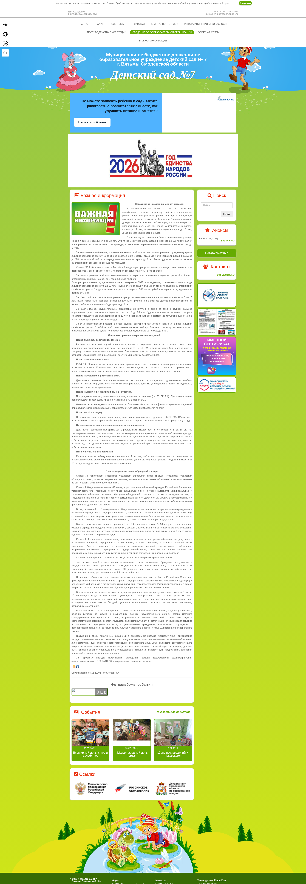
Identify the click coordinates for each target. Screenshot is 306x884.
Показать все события (173, 712)
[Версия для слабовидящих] (5, 24)
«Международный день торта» (132, 754)
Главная (84, 24)
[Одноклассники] (74, 666)
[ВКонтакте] (78, 666)
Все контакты (225, 275)
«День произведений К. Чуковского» (173, 754)
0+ (5, 53)
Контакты (160, 880)
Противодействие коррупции (106, 32)
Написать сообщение (92, 122)
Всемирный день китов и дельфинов (90, 754)
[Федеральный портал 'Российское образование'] (131, 788)
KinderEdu (220, 880)
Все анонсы (227, 240)
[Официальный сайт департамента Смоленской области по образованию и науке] (172, 788)
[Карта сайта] (5, 34)
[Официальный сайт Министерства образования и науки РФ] (91, 788)
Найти (226, 214)
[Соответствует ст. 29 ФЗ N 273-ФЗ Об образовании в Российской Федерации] (5, 43)
